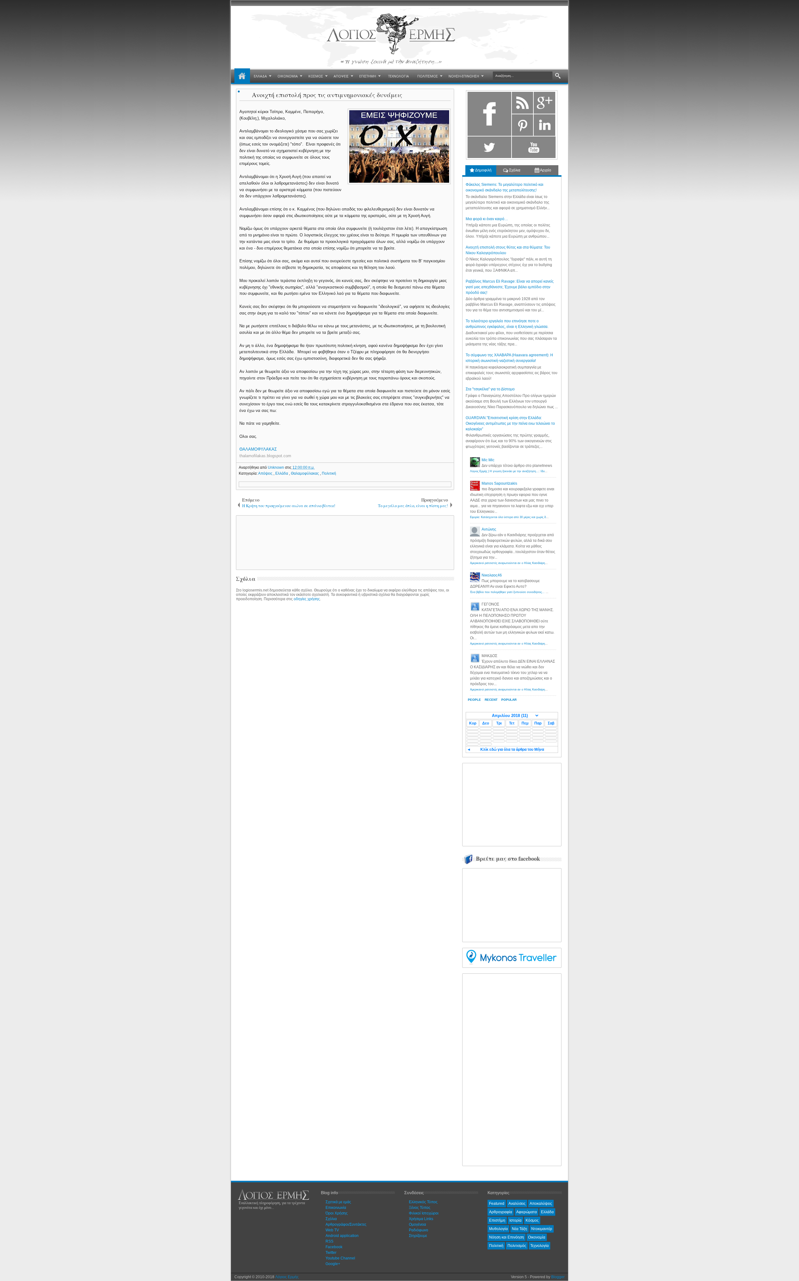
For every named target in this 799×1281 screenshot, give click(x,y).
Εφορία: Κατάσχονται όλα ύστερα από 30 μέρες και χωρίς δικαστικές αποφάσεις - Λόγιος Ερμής (531, 517)
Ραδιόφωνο (418, 1230)
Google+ (333, 1264)
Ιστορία (515, 1220)
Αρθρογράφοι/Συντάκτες (346, 1224)
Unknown (276, 467)
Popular (509, 699)
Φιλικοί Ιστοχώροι (424, 1213)
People (474, 699)
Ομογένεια (417, 1224)
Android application (342, 1236)
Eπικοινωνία (336, 1207)
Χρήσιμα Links (421, 1219)
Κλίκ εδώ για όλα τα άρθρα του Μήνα (512, 749)
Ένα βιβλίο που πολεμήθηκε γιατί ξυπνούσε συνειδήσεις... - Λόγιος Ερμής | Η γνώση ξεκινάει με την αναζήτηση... (543, 592)
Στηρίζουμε (418, 1236)
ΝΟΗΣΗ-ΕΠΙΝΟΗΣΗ (464, 76)
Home (242, 76)
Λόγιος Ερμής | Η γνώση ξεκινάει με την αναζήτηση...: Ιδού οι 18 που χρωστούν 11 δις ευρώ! (530, 471)
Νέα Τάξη (519, 1229)
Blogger (558, 1277)
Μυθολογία (498, 1229)
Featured (496, 1203)
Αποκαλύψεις (541, 1203)
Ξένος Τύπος (419, 1207)
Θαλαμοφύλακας (305, 473)
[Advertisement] (344, 542)
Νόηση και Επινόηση (506, 1237)
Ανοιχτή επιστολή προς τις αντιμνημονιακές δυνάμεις (327, 95)
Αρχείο (545, 170)
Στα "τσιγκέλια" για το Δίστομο (490, 389)
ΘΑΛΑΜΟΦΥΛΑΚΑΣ (258, 449)
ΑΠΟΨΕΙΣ (341, 76)
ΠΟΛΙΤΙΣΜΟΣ (427, 76)
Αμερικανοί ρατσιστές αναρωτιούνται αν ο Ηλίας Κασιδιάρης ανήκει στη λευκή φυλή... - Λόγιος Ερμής (535, 563)
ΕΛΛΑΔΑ (260, 76)
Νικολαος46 (492, 575)
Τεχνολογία (539, 1246)
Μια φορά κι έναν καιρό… (487, 219)
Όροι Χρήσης (337, 1213)
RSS (329, 1241)
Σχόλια (514, 170)
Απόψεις (265, 473)
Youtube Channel (340, 1258)
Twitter (331, 1252)
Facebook (334, 1247)
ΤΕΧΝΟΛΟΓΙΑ (398, 76)
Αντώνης (489, 529)
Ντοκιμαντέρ (541, 1229)
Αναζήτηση (557, 76)
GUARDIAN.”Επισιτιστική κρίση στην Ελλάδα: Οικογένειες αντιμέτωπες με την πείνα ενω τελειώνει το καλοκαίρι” (510, 423)
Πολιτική (329, 473)
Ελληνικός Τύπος (423, 1202)
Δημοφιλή (483, 170)
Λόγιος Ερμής (287, 1277)
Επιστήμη (497, 1220)
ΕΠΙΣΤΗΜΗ (367, 76)
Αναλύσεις (517, 1203)
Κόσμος (532, 1220)
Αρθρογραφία (500, 1212)
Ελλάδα (282, 473)
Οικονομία (536, 1237)
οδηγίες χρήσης (307, 599)
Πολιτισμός (516, 1246)
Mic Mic (488, 460)
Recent (491, 699)
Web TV (332, 1230)
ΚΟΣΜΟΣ (315, 76)
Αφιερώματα (526, 1212)
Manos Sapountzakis (499, 483)
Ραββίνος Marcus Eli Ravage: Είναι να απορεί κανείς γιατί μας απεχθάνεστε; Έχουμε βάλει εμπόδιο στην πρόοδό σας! (510, 287)
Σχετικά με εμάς (338, 1202)
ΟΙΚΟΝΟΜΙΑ (287, 76)
